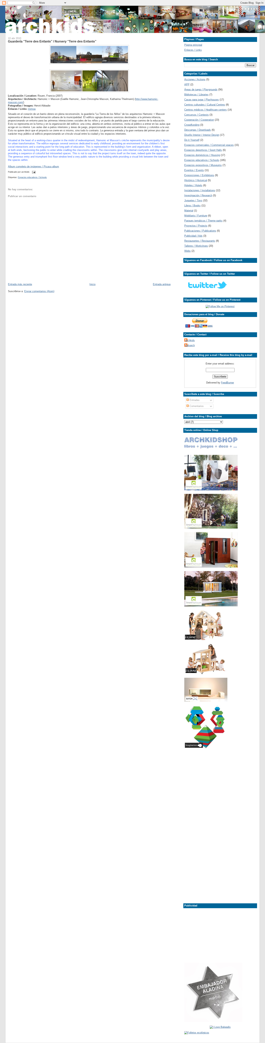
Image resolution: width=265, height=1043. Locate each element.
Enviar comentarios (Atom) (39, 291)
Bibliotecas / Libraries (196, 94)
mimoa (32, 108)
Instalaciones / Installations (199, 190)
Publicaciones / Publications (200, 230)
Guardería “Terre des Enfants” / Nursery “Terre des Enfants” (52, 41)
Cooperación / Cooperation (199, 119)
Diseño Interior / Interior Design (201, 134)
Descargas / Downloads (197, 129)
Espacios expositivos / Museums (203, 165)
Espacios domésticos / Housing (202, 155)
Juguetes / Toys (193, 200)
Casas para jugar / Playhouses (201, 99)
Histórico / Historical (195, 180)
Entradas (194, 400)
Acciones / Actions (194, 79)
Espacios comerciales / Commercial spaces (209, 145)
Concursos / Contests (196, 114)
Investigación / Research (198, 195)
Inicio (92, 284)
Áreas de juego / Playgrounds (200, 89)
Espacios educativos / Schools (32, 177)
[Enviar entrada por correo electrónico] (33, 172)
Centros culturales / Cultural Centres (204, 104)
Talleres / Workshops (196, 245)
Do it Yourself (191, 139)
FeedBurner (227, 382)
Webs (187, 250)
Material (188, 210)
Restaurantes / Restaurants (199, 240)
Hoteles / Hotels (193, 185)
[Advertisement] (19, 352)
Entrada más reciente (20, 284)
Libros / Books (192, 205)
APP (187, 84)
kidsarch (190, 345)
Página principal (193, 44)
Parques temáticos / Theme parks (203, 220)
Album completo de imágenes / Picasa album (33, 166)
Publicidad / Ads (193, 235)
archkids (190, 340)
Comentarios (196, 406)
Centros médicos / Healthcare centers (205, 109)
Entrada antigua (162, 284)
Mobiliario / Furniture (195, 215)
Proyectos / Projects (195, 225)
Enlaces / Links (193, 49)
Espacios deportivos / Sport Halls (203, 150)
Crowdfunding (191, 124)
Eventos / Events (194, 170)
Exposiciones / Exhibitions (199, 175)
